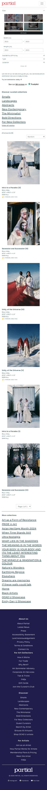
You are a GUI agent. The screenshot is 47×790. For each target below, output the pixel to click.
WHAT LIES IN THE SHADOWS (20, 541)
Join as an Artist (23, 745)
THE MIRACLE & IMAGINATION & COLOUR (21, 561)
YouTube (36, 781)
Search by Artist (23, 726)
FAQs (23, 679)
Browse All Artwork (24, 730)
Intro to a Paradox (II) (11, 187)
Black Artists (10, 592)
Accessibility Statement (23, 634)
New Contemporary (14, 109)
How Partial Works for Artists (23, 748)
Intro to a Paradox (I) (11, 431)
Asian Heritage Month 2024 (19, 528)
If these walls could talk (16, 584)
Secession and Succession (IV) (15, 490)
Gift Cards (23, 683)
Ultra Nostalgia (11, 536)
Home (5, 588)
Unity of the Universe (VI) (13, 309)
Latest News (23, 627)
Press (23, 630)
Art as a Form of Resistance (19, 519)
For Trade (23, 661)
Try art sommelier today (11, 79)
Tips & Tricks (23, 675)
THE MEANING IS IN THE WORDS (22, 545)
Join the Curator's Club (23, 686)
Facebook (25, 781)
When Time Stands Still (16, 532)
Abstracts (8, 105)
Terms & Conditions (23, 645)
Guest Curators (23, 723)
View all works (8, 125)
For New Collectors (14, 121)
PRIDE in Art (9, 524)
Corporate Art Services (23, 672)
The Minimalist (11, 113)
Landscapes (9, 100)
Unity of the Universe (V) (13, 370)
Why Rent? (23, 664)
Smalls (6, 96)
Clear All (24, 66)
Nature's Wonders (13, 567)
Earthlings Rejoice (13, 571)
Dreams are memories (16, 580)
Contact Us (23, 649)
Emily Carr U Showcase (16, 601)
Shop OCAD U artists (23, 734)
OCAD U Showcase (13, 597)
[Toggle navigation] (42, 3)
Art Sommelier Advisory (23, 668)
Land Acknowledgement (23, 638)
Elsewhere (8, 576)
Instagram (13, 781)
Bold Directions (11, 117)
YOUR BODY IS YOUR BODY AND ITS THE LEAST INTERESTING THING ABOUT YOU (21, 552)
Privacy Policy (23, 641)
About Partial (23, 623)
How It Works (23, 657)
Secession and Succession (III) (15, 248)
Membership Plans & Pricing (23, 752)
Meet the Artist (23, 756)
